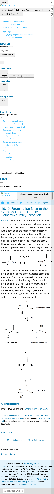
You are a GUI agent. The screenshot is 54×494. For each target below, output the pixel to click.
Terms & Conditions (9, 482)
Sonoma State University (35, 409)
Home (13, 203)
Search (5, 491)
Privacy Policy (42, 479)
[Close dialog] (1, 182)
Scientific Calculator (13, 139)
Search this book (6, 47)
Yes (6, 454)
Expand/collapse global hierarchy (4, 202)
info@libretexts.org (28, 484)
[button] (9, 157)
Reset (4, 72)
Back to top (5, 432)
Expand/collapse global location (51, 202)
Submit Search (7, 55)
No (15, 454)
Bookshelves (28, 203)
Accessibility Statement (27, 482)
